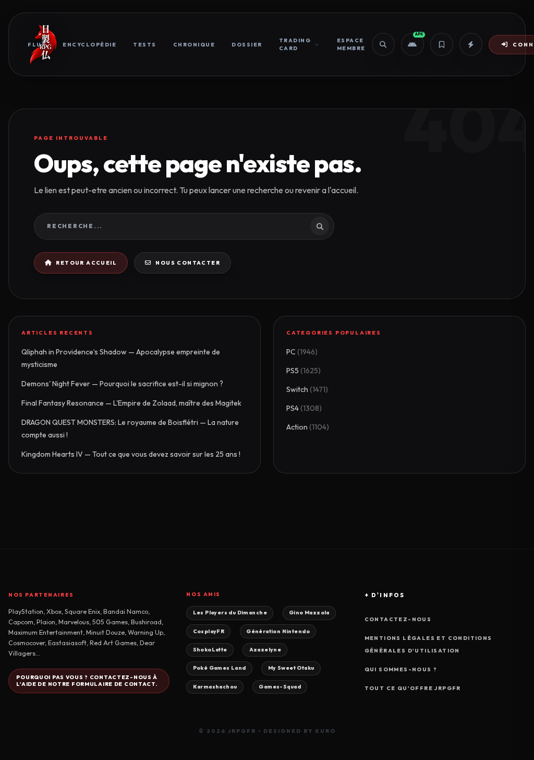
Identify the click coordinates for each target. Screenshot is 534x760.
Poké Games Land (219, 667)
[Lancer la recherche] (319, 226)
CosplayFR (209, 631)
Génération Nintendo (278, 631)
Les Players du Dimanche (230, 612)
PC (302, 352)
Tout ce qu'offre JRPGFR (413, 688)
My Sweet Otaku (291, 667)
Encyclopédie (89, 44)
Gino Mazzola (309, 612)
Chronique (194, 44)
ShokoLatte (210, 649)
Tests (144, 44)
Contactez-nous (398, 619)
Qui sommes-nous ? (401, 669)
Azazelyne (265, 649)
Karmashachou (215, 686)
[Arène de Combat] (470, 44)
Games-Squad (280, 686)
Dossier (247, 44)
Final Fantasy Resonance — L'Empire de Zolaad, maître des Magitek (131, 403)
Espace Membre (351, 44)
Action (307, 427)
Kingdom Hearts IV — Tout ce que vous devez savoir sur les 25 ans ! (130, 454)
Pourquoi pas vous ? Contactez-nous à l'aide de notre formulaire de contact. (86, 680)
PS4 (304, 408)
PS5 (303, 370)
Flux (37, 44)
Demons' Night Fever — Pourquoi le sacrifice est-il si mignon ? (122, 383)
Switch (307, 389)
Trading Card (295, 44)
